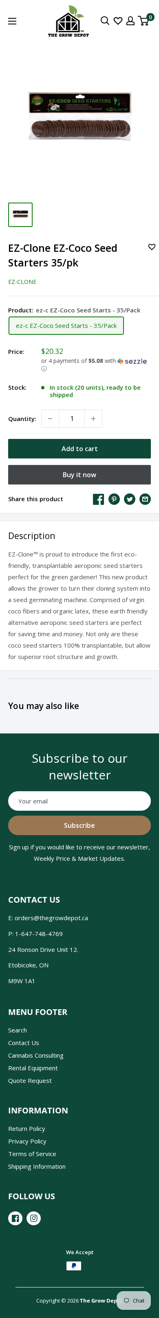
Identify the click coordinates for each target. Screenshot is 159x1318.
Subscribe (79, 825)
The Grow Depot (101, 1300)
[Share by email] (145, 499)
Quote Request (30, 1080)
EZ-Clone (22, 282)
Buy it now (79, 474)
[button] (96, 365)
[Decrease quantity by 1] (50, 418)
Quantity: (22, 419)
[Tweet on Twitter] (129, 499)
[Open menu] (12, 21)
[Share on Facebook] (98, 499)
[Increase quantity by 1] (93, 418)
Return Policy (26, 1128)
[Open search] (105, 20)
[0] (144, 21)
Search (17, 1030)
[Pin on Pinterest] (114, 499)
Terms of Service (32, 1154)
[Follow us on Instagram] (33, 1218)
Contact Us (23, 1043)
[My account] (130, 20)
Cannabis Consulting (36, 1055)
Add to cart (80, 448)
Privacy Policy (27, 1141)
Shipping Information (37, 1166)
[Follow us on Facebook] (15, 1218)
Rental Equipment (33, 1068)
